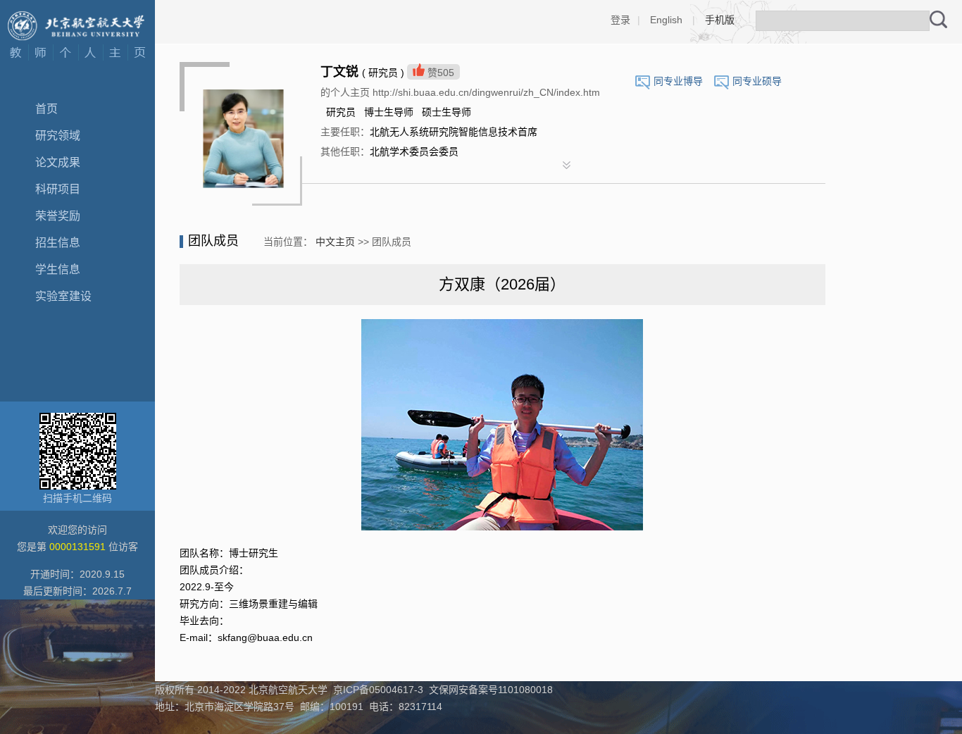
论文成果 (57, 162)
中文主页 (335, 241)
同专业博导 (678, 81)
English (666, 19)
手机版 (720, 19)
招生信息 (57, 243)
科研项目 (57, 189)
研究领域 (57, 136)
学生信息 (57, 269)
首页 (46, 109)
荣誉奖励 (57, 216)
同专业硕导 (757, 81)
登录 (620, 19)
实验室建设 (63, 296)
